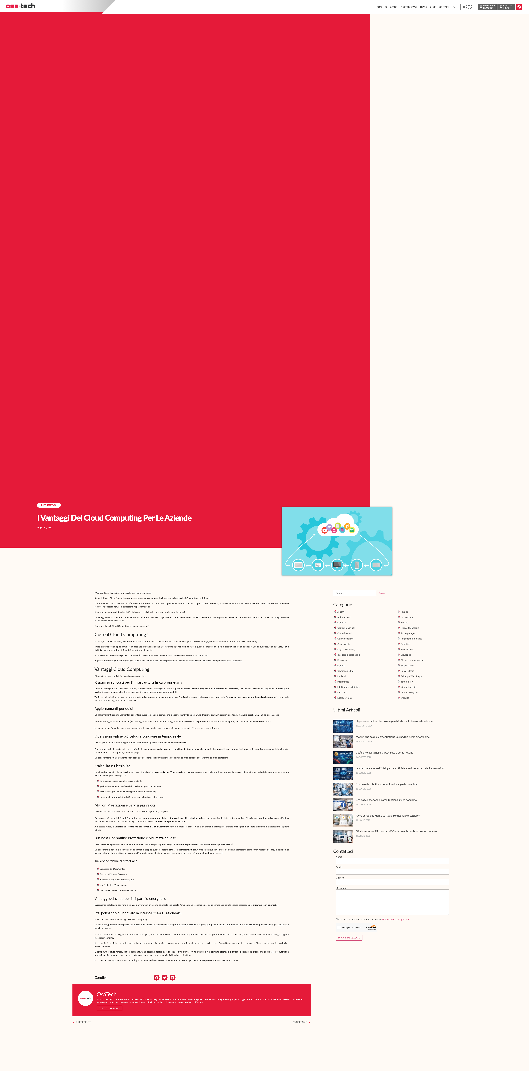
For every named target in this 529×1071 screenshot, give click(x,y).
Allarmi (341, 611)
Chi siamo (391, 7)
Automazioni (343, 617)
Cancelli (341, 622)
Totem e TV (407, 681)
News (423, 7)
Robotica (405, 644)
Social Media (407, 671)
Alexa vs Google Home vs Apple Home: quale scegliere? (388, 815)
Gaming (341, 665)
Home (379, 7)
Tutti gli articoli (109, 1008)
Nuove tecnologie (410, 628)
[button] (455, 7)
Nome (339, 857)
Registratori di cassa (411, 638)
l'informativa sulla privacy (395, 919)
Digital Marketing (346, 649)
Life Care (342, 692)
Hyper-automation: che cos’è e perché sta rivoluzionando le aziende (394, 721)
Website (405, 697)
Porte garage (408, 633)
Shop (433, 7)
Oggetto (340, 877)
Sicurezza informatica (412, 660)
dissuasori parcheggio (348, 654)
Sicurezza (406, 654)
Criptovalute (343, 644)
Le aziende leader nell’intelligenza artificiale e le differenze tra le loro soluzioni (400, 768)
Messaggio (341, 888)
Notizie (404, 622)
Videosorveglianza (410, 692)
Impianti (341, 676)
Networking (407, 617)
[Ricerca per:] (354, 593)
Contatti (444, 7)
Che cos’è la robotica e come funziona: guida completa (387, 784)
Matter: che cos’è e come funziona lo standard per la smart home (393, 737)
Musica (404, 611)
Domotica (342, 660)
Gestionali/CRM (345, 671)
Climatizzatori (344, 633)
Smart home (407, 665)
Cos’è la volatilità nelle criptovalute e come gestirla (384, 752)
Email (339, 867)
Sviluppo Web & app (411, 676)
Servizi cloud (407, 649)
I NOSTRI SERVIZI (408, 7)
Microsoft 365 (344, 697)
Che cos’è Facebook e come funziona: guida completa (386, 800)
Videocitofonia (408, 687)
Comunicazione (345, 638)
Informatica (49, 505)
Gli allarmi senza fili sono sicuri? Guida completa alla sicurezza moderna (396, 831)
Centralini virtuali (346, 628)
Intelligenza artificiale (348, 687)
